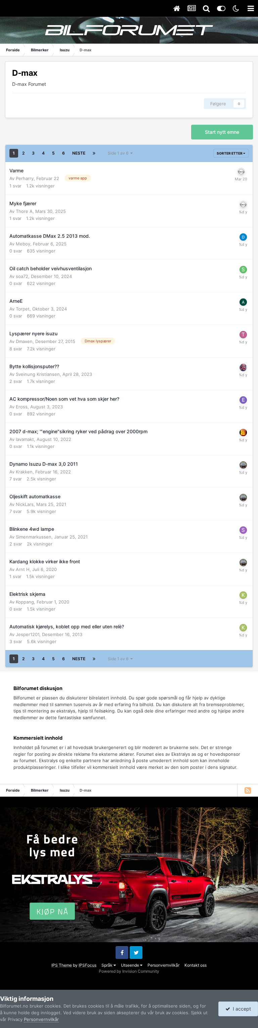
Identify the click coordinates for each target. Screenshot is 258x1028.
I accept (240, 1009)
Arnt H (23, 569)
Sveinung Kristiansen (38, 374)
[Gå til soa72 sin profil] (243, 269)
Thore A (24, 211)
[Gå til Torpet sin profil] (243, 302)
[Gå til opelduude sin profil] (241, 171)
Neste (78, 153)
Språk (107, 965)
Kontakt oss (195, 965)
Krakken (24, 471)
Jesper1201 (27, 634)
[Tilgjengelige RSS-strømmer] (247, 790)
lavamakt (25, 439)
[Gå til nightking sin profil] (243, 465)
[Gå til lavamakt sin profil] (243, 432)
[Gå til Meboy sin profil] (243, 237)
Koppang (25, 602)
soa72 (22, 276)
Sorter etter (230, 153)
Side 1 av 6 (119, 153)
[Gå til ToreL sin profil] (243, 334)
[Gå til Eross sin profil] (243, 400)
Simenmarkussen (33, 536)
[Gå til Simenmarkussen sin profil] (243, 530)
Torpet (23, 308)
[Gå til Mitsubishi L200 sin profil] (243, 367)
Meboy (23, 243)
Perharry (25, 178)
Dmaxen (24, 341)
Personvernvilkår (163, 965)
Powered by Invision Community (129, 971)
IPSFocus (87, 965)
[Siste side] (94, 153)
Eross (22, 406)
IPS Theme (61, 965)
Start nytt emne (222, 132)
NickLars (25, 504)
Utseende (130, 965)
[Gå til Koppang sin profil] (243, 595)
